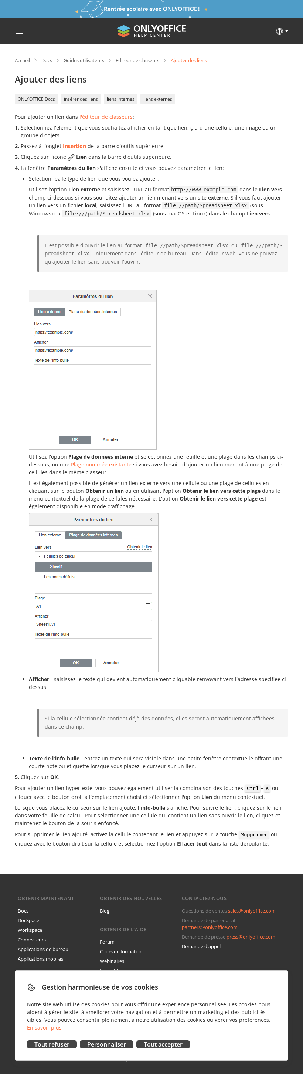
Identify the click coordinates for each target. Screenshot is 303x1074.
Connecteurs (32, 939)
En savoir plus (44, 1027)
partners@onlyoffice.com (210, 927)
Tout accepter (163, 1044)
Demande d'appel (201, 946)
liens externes (157, 99)
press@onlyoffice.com (251, 936)
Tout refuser (51, 1044)
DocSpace (28, 920)
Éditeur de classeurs (137, 60)
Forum (107, 942)
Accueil (22, 60)
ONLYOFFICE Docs (36, 99)
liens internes (121, 99)
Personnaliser (106, 1044)
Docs (46, 60)
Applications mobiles (40, 959)
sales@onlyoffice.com (252, 910)
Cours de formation (121, 951)
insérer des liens (81, 99)
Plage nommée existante (101, 464)
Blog (104, 910)
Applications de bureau (43, 949)
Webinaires (112, 961)
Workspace (30, 930)
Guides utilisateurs (84, 60)
